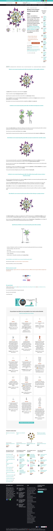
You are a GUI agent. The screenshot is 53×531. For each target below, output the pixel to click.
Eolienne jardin (29, 503)
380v (34, 490)
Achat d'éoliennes (9, 454)
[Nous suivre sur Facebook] (42, 0)
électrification (33, 521)
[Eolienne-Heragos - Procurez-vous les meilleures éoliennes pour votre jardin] (26, 3)
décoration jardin (29, 497)
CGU (19, 528)
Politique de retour (34, 528)
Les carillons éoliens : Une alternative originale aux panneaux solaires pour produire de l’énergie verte (22, 494)
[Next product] (44, 8)
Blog (35, 0)
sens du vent (29, 521)
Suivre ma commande (25, 0)
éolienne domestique (30, 522)
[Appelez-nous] (44, 0)
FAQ (37, 0)
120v (28, 490)
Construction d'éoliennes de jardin (10, 460)
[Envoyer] (16, 3)
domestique (33, 493)
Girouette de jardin (29, 511)
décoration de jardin (30, 496)
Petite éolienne (29, 518)
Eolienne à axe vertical (30, 507)
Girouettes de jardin (9, 476)
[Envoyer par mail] (31, 53)
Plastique (33, 518)
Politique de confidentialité (24, 528)
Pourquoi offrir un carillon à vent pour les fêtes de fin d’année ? (22, 489)
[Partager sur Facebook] (28, 53)
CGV (29, 528)
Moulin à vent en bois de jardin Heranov (41, 444)
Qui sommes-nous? (31, 0)
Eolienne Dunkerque (9, 467)
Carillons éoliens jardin (9, 457)
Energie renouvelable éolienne (9, 464)
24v (32, 489)
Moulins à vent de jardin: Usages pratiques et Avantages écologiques (22, 505)
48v (33, 489)
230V (32, 490)
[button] (39, 3)
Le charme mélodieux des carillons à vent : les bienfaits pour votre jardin (22, 501)
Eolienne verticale (29, 504)
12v (30, 489)
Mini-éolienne (29, 514)
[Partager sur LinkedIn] (34, 53)
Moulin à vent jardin (30, 515)
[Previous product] (46, 8)
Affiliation (19, 0)
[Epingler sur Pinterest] (32, 53)
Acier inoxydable (29, 493)
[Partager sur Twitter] (29, 53)
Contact (40, 0)
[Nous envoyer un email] (43, 0)
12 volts (28, 489)
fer (34, 507)
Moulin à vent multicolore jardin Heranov (21, 444)
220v (30, 490)
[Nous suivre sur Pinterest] (46, 0)
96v (35, 489)
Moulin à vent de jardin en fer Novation (10, 444)
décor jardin (34, 497)
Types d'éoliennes (9, 481)
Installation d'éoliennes (9, 478)
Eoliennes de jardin (9, 470)
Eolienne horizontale (30, 500)
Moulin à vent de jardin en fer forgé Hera (31, 444)
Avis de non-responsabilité (14, 528)
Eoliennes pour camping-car (10, 472)
